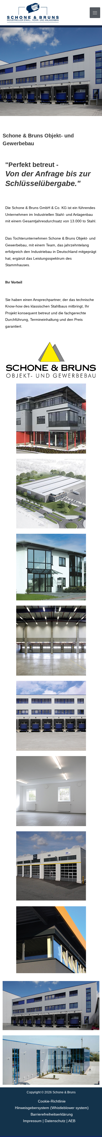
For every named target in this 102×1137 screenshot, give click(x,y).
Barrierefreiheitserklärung (52, 1114)
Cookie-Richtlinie (52, 1101)
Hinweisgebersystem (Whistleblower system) (52, 1108)
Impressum (33, 1121)
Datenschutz (55, 1121)
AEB (71, 1121)
